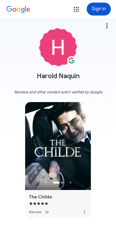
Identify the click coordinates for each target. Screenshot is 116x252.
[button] (76, 9)
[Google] (18, 10)
